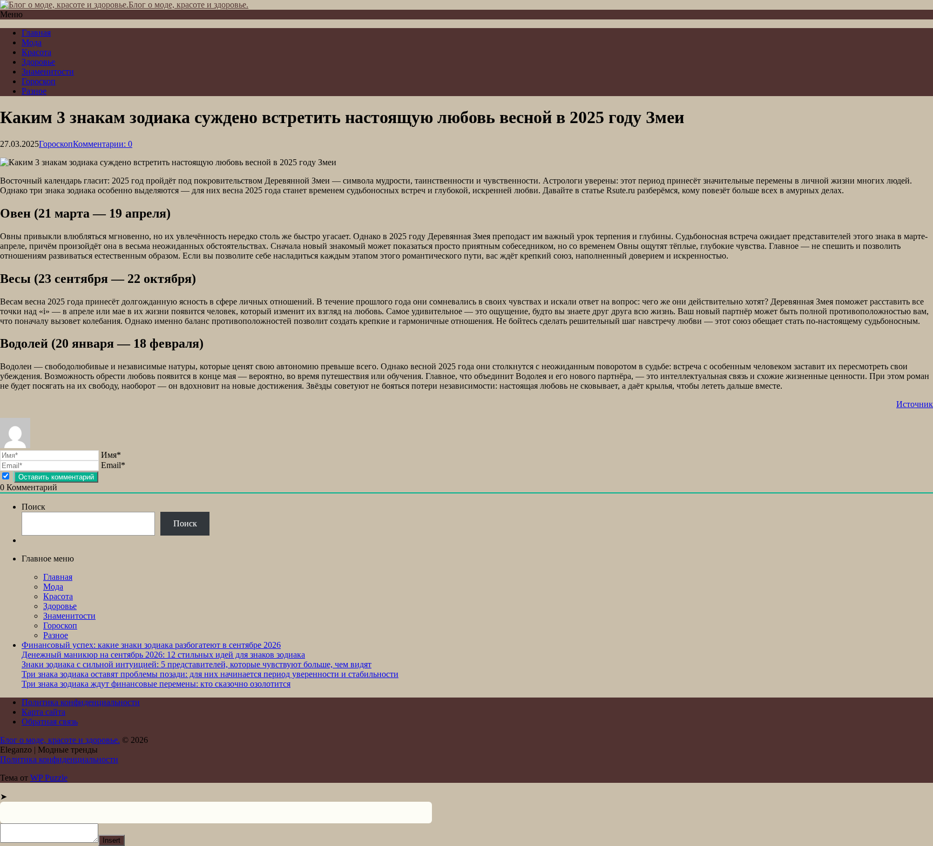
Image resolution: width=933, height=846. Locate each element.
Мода (32, 42)
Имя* (111, 454)
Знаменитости (48, 71)
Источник (914, 404)
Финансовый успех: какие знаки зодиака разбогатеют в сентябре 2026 (151, 644)
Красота (36, 52)
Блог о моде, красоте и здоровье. (188, 4)
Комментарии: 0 (102, 143)
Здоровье (38, 61)
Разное (34, 91)
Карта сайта (43, 711)
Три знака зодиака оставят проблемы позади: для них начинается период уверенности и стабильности (210, 674)
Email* (113, 465)
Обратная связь (50, 721)
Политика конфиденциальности (81, 702)
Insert (111, 840)
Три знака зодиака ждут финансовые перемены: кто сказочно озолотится (156, 683)
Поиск (33, 506)
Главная (36, 32)
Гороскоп (39, 81)
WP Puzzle (48, 777)
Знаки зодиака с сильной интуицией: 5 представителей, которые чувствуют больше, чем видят (196, 664)
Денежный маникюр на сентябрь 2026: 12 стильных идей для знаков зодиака (163, 654)
